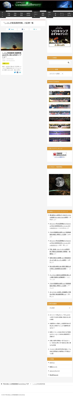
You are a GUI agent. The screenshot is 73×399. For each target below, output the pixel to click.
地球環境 (43, 14)
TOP (16, 384)
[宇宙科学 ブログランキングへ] (59, 154)
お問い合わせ (69, 14)
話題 (55, 14)
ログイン (52, 362)
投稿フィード (53, 366)
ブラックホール (36, 14)
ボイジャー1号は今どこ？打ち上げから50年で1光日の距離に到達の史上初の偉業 (60, 317)
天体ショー (49, 14)
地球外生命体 (28, 14)
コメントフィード (55, 371)
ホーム (2, 14)
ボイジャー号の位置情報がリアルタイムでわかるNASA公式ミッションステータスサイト (60, 226)
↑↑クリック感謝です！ (59, 157)
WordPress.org (54, 375)
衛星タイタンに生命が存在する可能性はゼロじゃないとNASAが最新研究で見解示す (60, 334)
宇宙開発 (21, 14)
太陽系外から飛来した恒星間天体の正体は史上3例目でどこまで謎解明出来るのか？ (60, 326)
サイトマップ (62, 14)
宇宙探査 (15, 14)
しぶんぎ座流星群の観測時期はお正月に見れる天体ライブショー (11, 55)
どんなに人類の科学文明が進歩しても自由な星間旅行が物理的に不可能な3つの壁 (60, 351)
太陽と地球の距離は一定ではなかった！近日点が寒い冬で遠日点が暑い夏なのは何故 (60, 343)
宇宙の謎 (9, 14)
